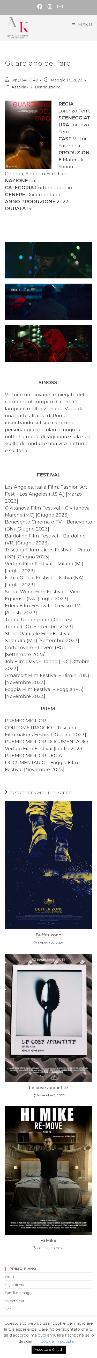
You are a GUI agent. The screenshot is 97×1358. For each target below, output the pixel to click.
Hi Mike (48, 1240)
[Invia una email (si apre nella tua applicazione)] (59, 6)
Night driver (15, 1285)
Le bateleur (14, 1301)
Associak (20, 87)
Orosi (9, 1276)
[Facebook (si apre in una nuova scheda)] (40, 6)
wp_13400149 (25, 80)
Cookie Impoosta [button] (57, 1341)
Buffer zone (48, 934)
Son (8, 1309)
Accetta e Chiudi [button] (49, 1349)
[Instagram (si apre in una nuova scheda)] (50, 6)
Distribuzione (48, 87)
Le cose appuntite (48, 1087)
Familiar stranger (19, 1293)
